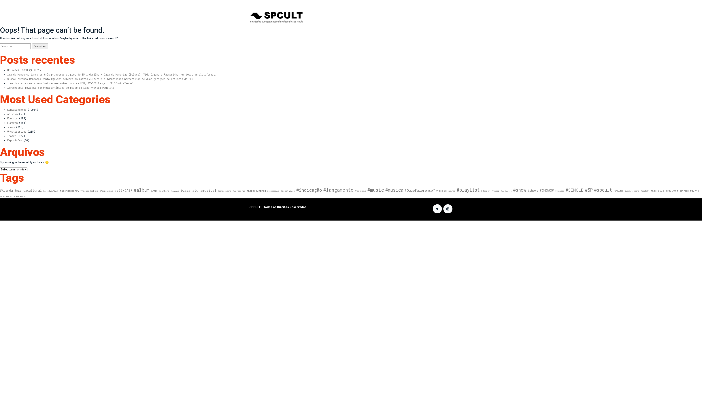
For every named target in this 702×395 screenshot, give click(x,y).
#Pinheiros (449, 191)
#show (519, 190)
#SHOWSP (547, 190)
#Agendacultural (28, 190)
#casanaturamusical (198, 190)
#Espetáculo (288, 191)
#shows (532, 190)
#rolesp (495, 191)
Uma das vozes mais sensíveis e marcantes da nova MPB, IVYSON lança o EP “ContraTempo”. (71, 83)
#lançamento (338, 190)
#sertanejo (506, 191)
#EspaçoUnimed (256, 190)
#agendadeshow (69, 190)
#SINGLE (575, 190)
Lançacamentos (16, 109)
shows (11, 127)
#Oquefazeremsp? (420, 190)
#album (141, 190)
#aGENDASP (123, 190)
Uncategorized (16, 131)
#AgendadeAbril (50, 191)
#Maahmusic (360, 191)
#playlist (468, 190)
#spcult (603, 190)
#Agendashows (106, 191)
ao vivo (12, 114)
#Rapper (485, 191)
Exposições (14, 140)
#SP (589, 190)
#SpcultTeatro (632, 191)
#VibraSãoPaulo (18, 196)
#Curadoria (239, 191)
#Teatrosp (683, 190)
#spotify (645, 191)
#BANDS (154, 191)
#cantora (164, 191)
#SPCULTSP (618, 191)
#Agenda (6, 190)
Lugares (12, 122)
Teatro (11, 136)
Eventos (12, 118)
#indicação (309, 190)
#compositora (224, 191)
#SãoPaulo (657, 190)
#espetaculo (273, 191)
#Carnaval (175, 191)
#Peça (439, 190)
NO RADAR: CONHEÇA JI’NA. (24, 70)
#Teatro (670, 190)
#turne (694, 190)
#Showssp (559, 191)
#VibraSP (4, 196)
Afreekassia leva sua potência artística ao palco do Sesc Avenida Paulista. (61, 87)
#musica (394, 190)
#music (375, 190)
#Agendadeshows (89, 191)
